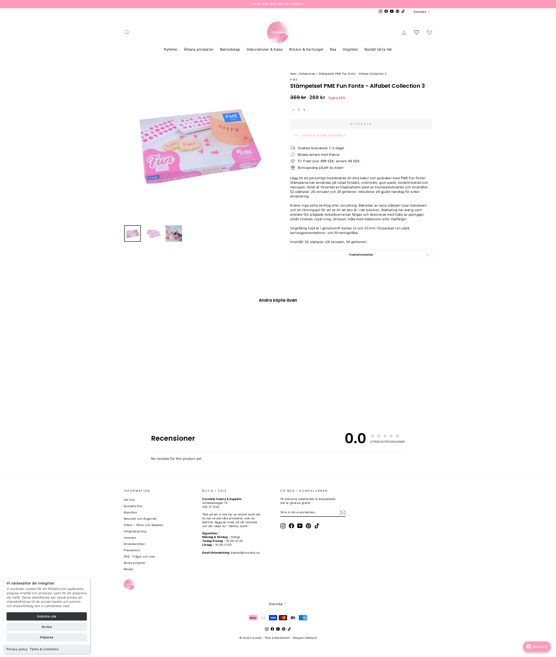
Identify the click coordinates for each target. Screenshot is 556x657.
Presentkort (132, 550)
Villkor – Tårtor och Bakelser (143, 525)
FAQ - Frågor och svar (139, 556)
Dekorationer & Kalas (265, 49)
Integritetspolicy (135, 531)
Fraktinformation (361, 255)
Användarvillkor (134, 544)
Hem (293, 73)
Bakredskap (230, 49)
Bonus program (134, 562)
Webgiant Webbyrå (305, 637)
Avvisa (47, 627)
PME (294, 79)
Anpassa (46, 637)
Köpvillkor (130, 512)
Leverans (130, 537)
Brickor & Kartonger (306, 49)
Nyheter (170, 49)
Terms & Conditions (44, 649)
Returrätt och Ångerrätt (140, 518)
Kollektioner (307, 73)
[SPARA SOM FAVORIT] (129, 381)
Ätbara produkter (198, 49)
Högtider (350, 49)
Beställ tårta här (378, 49)
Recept (128, 569)
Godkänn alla (46, 616)
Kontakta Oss (133, 506)
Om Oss (129, 499)
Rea (333, 49)
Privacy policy (17, 649)
